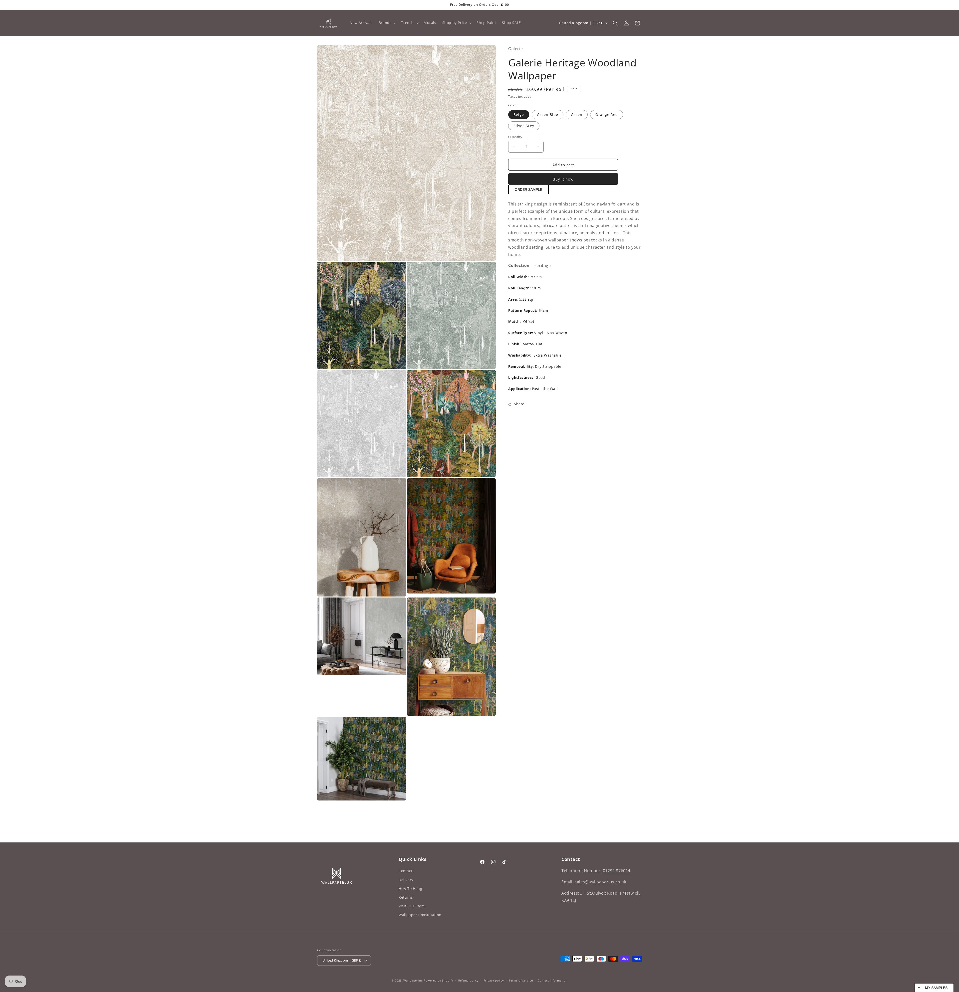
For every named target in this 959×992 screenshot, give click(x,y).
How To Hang (410, 888)
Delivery (406, 879)
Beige (518, 114)
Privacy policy (493, 980)
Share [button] (519, 404)
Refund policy (468, 980)
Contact (405, 870)
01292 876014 (616, 870)
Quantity (515, 137)
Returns (406, 897)
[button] (387, 22)
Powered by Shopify (438, 980)
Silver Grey (523, 125)
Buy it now (563, 179)
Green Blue (547, 114)
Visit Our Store (412, 906)
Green (576, 114)
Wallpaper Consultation (420, 914)
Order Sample (528, 190)
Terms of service (521, 980)
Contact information (552, 980)
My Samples (936, 988)
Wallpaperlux (413, 980)
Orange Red (606, 114)
